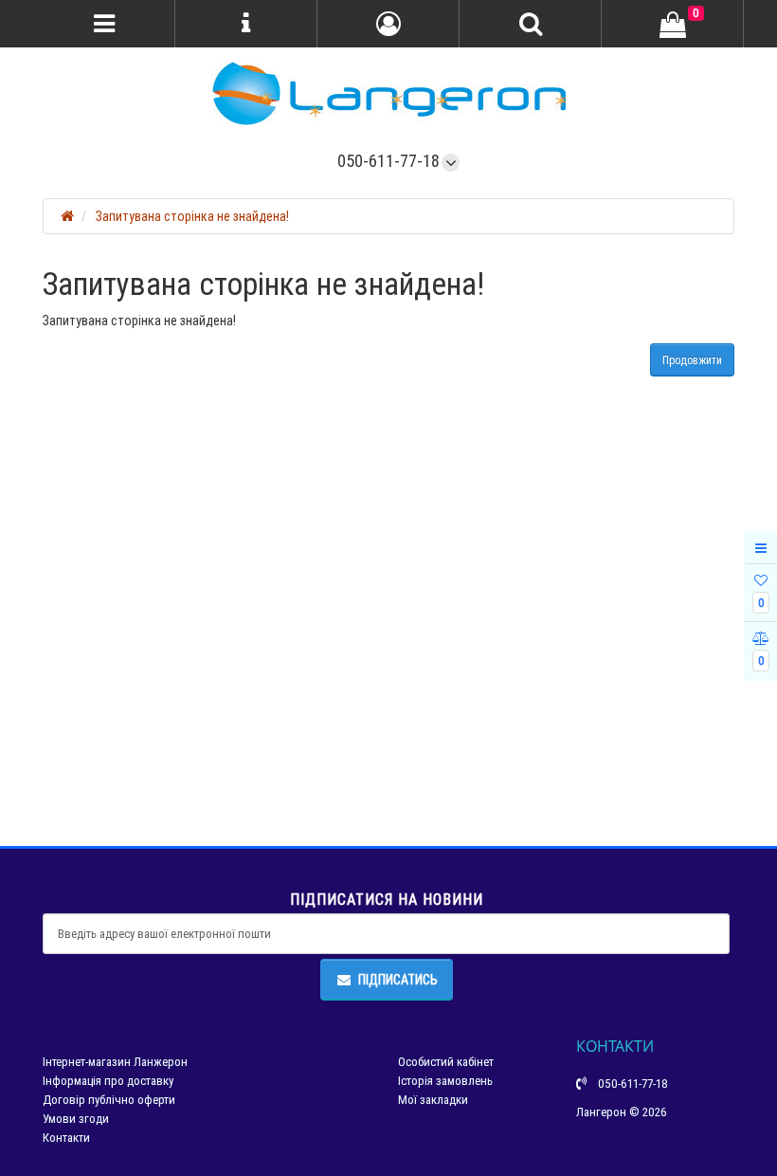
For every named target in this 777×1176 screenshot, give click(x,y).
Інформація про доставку (108, 1081)
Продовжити (692, 360)
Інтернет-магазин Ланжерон (115, 1062)
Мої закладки (433, 1100)
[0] (673, 25)
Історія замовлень (445, 1081)
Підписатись (398, 979)
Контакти (66, 1138)
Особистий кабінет (446, 1062)
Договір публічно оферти (109, 1100)
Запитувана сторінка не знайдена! (192, 216)
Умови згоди (76, 1119)
